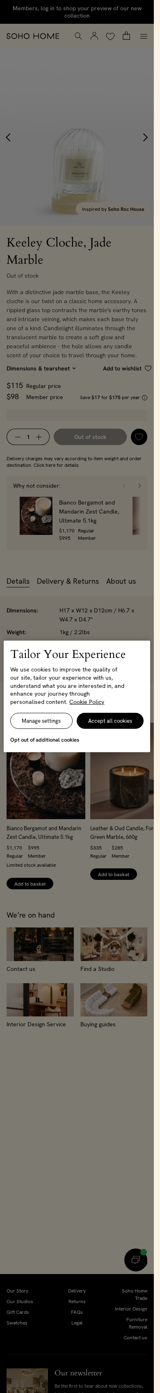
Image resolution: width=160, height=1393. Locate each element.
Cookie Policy (86, 702)
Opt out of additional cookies (44, 739)
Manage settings (41, 720)
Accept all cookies (110, 720)
